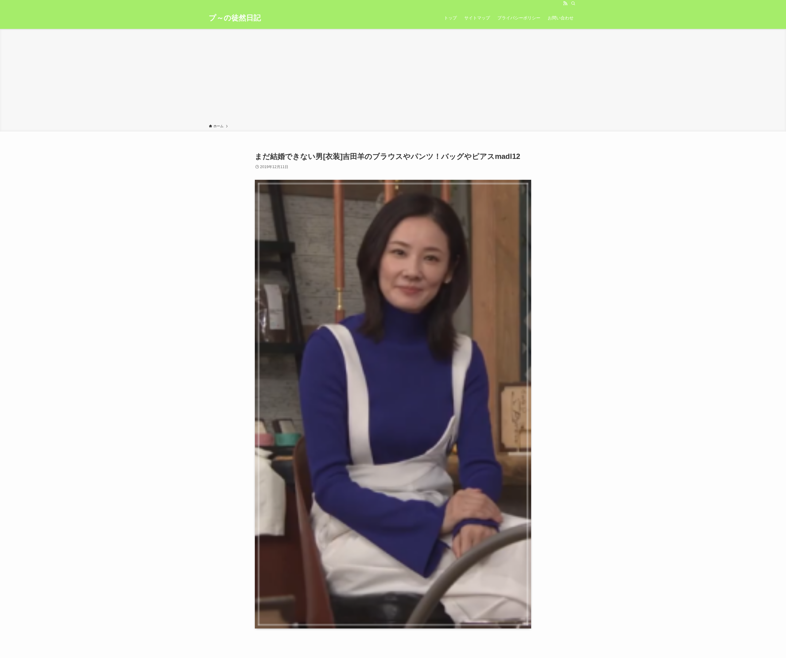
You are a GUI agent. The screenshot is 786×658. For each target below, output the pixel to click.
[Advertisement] (393, 77)
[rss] (565, 3)
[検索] (573, 3)
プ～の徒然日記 (235, 18)
